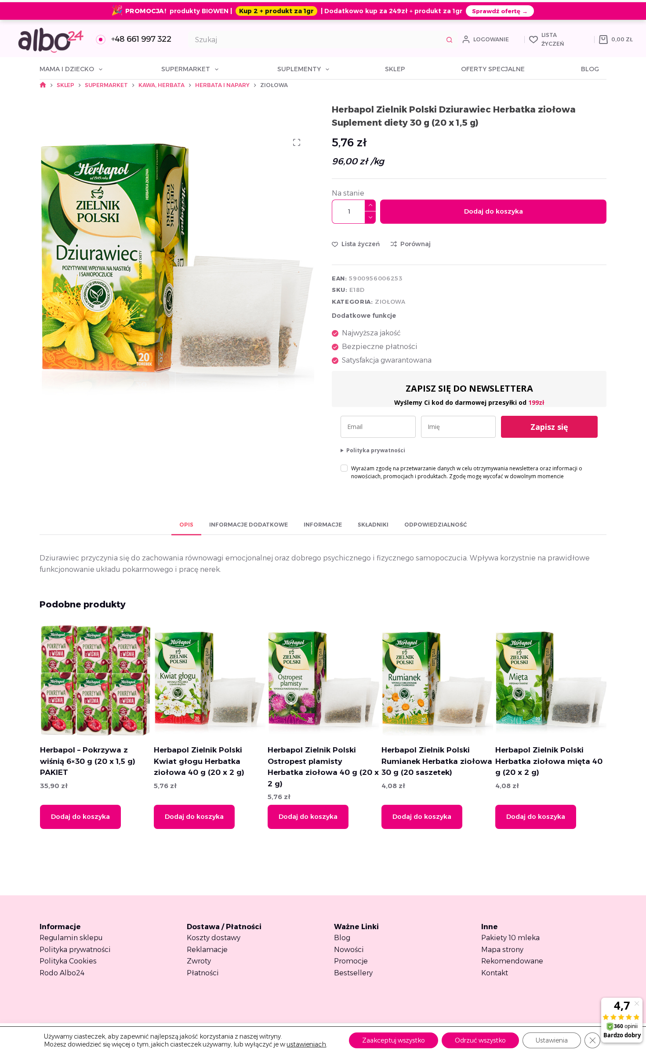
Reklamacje (207, 949)
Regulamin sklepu (71, 938)
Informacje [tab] (323, 524)
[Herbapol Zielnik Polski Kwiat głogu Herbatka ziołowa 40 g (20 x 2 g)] (209, 680)
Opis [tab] (186, 524)
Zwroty (199, 961)
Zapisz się (549, 427)
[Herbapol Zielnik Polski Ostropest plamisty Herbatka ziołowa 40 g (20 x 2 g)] (323, 680)
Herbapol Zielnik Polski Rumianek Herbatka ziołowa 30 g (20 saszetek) (436, 761)
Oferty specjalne (493, 69)
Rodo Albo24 (62, 973)
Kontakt (494, 973)
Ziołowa (390, 301)
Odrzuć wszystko (480, 1040)
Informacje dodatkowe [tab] (248, 524)
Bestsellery (353, 973)
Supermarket (185, 69)
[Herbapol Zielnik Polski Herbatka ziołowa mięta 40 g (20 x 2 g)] (550, 680)
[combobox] (315, 39)
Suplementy (299, 69)
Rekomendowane (512, 961)
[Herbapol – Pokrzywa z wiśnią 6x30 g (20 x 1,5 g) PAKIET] (95, 680)
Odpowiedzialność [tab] (435, 524)
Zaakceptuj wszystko (393, 1040)
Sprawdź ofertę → (500, 11)
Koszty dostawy (213, 938)
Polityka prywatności (375, 450)
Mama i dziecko (67, 69)
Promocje (351, 961)
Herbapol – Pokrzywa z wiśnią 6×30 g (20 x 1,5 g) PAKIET (87, 761)
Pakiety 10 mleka (510, 938)
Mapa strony (502, 949)
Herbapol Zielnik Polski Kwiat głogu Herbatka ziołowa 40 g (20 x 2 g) (198, 761)
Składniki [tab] (373, 524)
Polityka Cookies (68, 961)
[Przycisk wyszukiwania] (449, 39)
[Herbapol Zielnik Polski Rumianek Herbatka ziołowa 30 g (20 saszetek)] (437, 680)
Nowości (349, 949)
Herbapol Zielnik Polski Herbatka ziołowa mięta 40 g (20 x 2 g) (548, 761)
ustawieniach (306, 1044)
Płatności (203, 973)
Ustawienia (552, 1040)
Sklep (395, 69)
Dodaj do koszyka (493, 211)
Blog (590, 69)
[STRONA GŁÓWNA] (43, 85)
